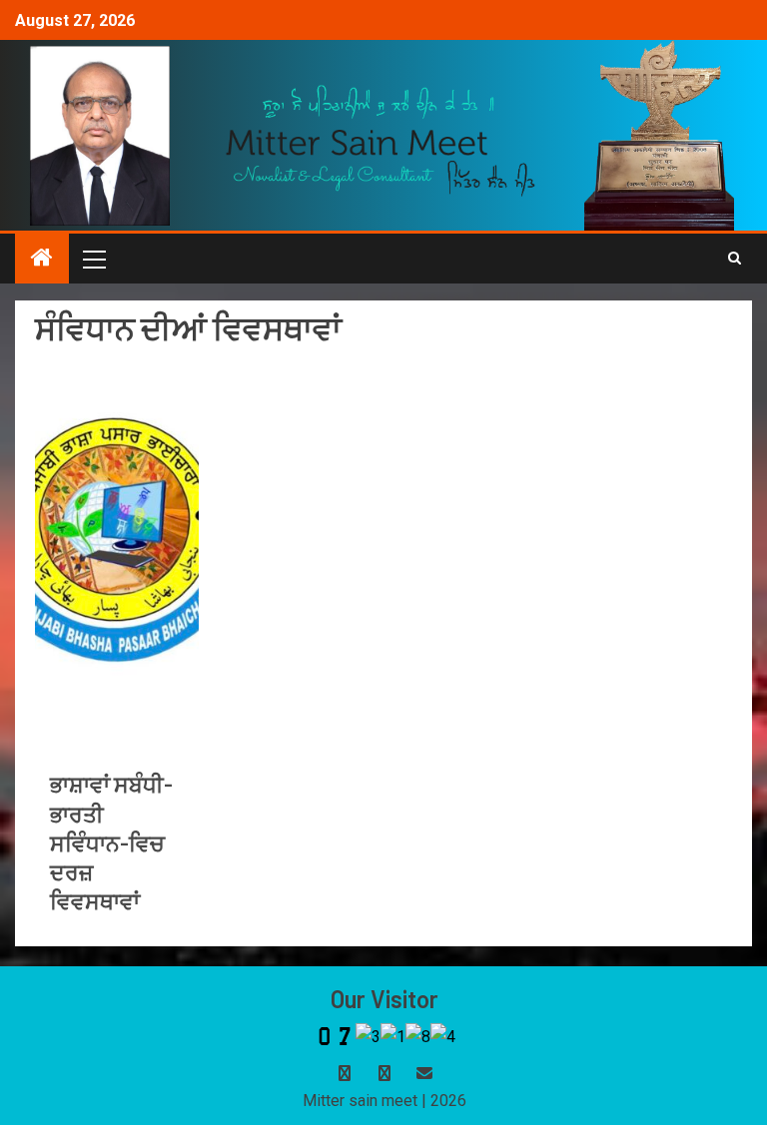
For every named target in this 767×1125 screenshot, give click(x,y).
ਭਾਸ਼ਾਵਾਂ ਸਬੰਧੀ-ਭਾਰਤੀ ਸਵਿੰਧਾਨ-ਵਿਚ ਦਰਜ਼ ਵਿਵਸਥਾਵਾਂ (111, 842)
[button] (93, 258)
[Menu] (93, 258)
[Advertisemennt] (381, 139)
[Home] (42, 260)
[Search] (734, 259)
